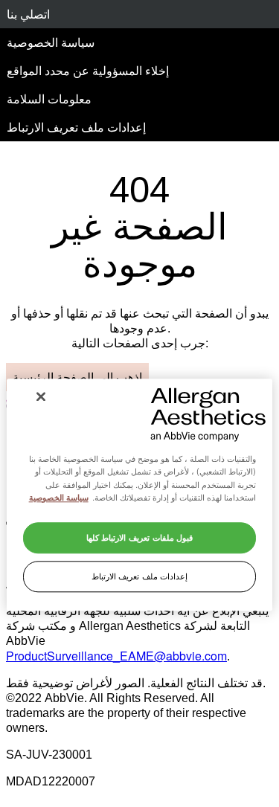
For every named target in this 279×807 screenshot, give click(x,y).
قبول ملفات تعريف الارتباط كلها (139, 537)
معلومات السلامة (49, 98)
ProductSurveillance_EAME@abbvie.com (116, 655)
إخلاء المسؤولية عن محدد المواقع (88, 70)
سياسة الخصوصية (50, 42)
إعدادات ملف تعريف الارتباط (76, 126)
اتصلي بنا (28, 13)
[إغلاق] (41, 396)
